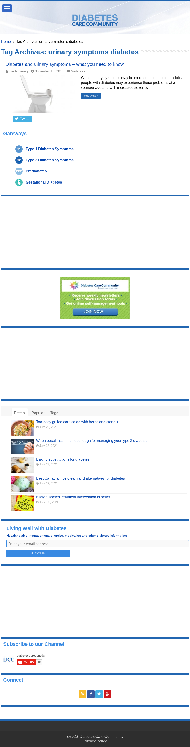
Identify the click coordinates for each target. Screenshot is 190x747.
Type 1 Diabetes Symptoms (50, 149)
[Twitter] (99, 694)
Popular (38, 413)
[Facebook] (91, 694)
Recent (20, 413)
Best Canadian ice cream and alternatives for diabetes (80, 478)
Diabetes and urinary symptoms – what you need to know (65, 64)
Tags (54, 413)
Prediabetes (36, 171)
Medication (79, 71)
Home (6, 41)
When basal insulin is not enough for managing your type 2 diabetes (91, 441)
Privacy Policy (95, 741)
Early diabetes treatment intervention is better (73, 497)
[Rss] (82, 694)
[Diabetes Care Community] (95, 19)
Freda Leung (18, 71)
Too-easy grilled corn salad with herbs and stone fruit (79, 422)
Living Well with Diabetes (36, 528)
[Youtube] (107, 694)
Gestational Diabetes (44, 182)
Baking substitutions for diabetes (62, 459)
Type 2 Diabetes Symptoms (50, 160)
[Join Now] (95, 298)
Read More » (91, 95)
